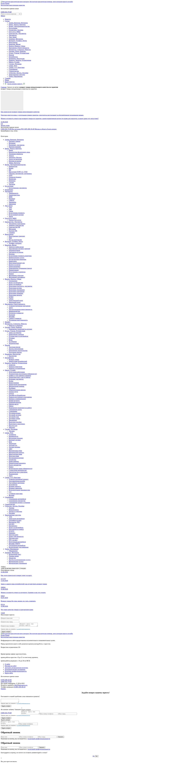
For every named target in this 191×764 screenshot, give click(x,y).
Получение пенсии (15, 352)
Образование (13, 551)
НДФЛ (11, 297)
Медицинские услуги (16, 561)
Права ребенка (14, 461)
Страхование (13, 69)
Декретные (12, 443)
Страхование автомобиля (17, 499)
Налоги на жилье (14, 265)
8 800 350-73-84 (95, 6)
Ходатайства (13, 484)
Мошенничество (14, 311)
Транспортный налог (16, 300)
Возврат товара (14, 359)
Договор (12, 431)
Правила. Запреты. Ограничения (20, 60)
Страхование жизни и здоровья (19, 502)
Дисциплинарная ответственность (20, 309)
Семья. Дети (13, 66)
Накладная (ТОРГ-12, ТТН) (18, 172)
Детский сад (13, 445)
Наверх (3, 689)
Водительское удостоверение (18, 547)
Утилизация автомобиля (17, 545)
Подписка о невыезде (16, 313)
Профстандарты (14, 400)
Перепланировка (14, 266)
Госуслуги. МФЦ (14, 32)
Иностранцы (13, 42)
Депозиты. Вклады (15, 157)
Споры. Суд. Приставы (16, 67)
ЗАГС (11, 476)
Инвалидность (14, 510)
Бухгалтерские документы (18, 188)
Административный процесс (18, 479)
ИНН (10, 197)
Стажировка (13, 411)
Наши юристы (10, 82)
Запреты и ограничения (17, 368)
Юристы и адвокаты (16, 325)
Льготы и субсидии (15, 511)
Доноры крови (14, 556)
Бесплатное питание (16, 438)
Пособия (12, 513)
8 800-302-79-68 (12, 129)
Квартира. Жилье (14, 44)
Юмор (7, 80)
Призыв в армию (14, 141)
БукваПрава (9, 190)
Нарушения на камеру (16, 529)
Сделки (11, 182)
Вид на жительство (15, 240)
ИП (10, 170)
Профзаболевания (15, 402)
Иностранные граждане (17, 236)
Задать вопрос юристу (15, 84)
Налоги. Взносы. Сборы (17, 46)
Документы (13, 35)
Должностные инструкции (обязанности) (23, 374)
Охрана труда (13, 392)
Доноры (11, 508)
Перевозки (12, 179)
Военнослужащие (15, 147)
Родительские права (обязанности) (20, 468)
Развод (11, 467)
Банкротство (13, 166)
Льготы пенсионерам (16, 349)
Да (93, 756)
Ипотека (12, 254)
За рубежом (13, 341)
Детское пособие (14, 447)
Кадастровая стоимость (17, 213)
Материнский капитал (16, 452)
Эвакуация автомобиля (16, 518)
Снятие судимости (15, 318)
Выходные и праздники (17, 424)
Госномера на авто (15, 520)
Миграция (12, 229)
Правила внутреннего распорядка (20, 397)
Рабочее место (13, 404)
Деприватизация (14, 250)
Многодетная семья (15, 454)
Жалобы (11, 495)
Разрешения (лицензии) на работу (20, 408)
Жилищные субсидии (16, 275)
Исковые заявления (15, 488)
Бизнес (11, 168)
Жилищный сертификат (17, 277)
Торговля (12, 184)
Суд (10, 492)
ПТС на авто (13, 540)
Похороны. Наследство (16, 58)
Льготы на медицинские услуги (19, 560)
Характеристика (14, 195)
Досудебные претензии (16, 483)
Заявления (12, 204)
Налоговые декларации (17, 290)
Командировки (14, 383)
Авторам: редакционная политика (16, 668)
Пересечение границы (16, 334)
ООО (10, 175)
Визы (10, 340)
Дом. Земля (12, 37)
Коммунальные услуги (16, 257)
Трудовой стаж (14, 417)
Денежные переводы (16, 154)
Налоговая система (15, 288)
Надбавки (12, 388)
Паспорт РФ (13, 231)
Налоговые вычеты (15, 295)
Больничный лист (15, 554)
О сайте (7, 664)
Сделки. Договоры (15, 64)
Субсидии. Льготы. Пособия (18, 73)
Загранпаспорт (14, 343)
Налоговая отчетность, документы (20, 286)
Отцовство (12, 459)
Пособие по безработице (17, 395)
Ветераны (12, 143)
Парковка (12, 533)
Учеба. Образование (15, 76)
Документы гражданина (17, 223)
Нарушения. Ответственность (19, 48)
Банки (11, 150)
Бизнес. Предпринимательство (15, 164)
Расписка (12, 198)
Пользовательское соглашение (15, 669)
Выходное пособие (15, 422)
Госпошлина (13, 281)
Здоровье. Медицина (16, 39)
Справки (12, 232)
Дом (10, 209)
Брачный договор (15, 440)
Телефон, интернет (15, 243)
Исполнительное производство (19, 490)
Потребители (13, 57)
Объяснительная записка (17, 390)
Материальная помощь (16, 386)
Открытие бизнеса (15, 177)
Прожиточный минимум (17, 463)
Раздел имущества (15, 465)
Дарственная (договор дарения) (19, 249)
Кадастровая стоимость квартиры (20, 256)
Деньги (11, 156)
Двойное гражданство (16, 225)
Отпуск (11, 393)
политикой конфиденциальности (39, 739)
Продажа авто (13, 538)
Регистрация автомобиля (17, 542)
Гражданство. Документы (17, 33)
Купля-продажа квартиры (17, 259)
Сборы (11, 299)
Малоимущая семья (15, 451)
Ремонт (11, 274)
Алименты (12, 434)
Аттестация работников (17, 372)
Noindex (7, 322)
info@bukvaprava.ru (20, 685)
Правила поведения (15, 366)
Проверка (12, 181)
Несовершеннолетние (16, 458)
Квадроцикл (13, 526)
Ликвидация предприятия (17, 384)
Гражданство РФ (14, 227)
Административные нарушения (19, 306)
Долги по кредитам (15, 159)
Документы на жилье (16, 252)
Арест (11, 308)
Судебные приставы (15, 493)
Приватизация (14, 270)
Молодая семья (14, 456)
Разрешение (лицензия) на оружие (20, 329)
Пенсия (11, 55)
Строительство (14, 71)
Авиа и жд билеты (15, 333)
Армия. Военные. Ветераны (14, 139)
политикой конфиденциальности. (23, 629)
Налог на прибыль (15, 284)
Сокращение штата (15, 409)
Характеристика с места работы (19, 377)
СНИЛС (11, 200)
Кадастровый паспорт (16, 215)
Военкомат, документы (16, 145)
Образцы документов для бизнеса (20, 173)
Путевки (12, 338)
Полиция (12, 315)
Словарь (7, 78)
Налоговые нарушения (16, 291)
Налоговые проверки (16, 293)
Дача (10, 207)
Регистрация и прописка (17, 272)
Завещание (12, 202)
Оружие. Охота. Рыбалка (17, 51)
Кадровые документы (16, 379)
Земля (11, 216)
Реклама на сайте (10, 666)
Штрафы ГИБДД (14, 543)
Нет (97, 756)
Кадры (11, 381)
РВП (10, 238)
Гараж (11, 211)
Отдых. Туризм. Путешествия (19, 53)
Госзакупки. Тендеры (16, 30)
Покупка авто (13, 535)
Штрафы (12, 316)
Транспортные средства (17, 74)
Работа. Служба (14, 62)
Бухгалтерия (9, 186)
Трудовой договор (15, 415)
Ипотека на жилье (15, 161)
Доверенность (13, 193)
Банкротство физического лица (19, 152)
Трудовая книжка (14, 413)
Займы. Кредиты (14, 163)
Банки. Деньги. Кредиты (13, 148)
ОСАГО (11, 531)
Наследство (13, 356)
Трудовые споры (14, 418)
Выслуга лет (13, 425)
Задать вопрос (52, 129)
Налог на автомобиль (16, 527)
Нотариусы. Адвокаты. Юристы (20, 49)
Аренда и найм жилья (16, 247)
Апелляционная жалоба (17, 481)
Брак (10, 442)
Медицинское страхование (18, 563)
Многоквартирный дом (17, 263)
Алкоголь (12, 365)
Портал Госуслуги (15, 220)
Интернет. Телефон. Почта (18, 41)
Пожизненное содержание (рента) (20, 268)
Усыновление (13, 474)
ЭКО (10, 449)
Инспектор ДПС (14, 522)
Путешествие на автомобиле (18, 336)
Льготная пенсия (14, 347)
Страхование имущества (17, 501)
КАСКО (11, 524)
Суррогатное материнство (18, 470)
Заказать (60, 737)
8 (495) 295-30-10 (19, 687)
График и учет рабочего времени (20, 375)
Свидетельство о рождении (18, 472)
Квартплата (13, 261)
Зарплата (12, 427)
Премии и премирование (17, 399)
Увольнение (13, 420)
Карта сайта (9, 673)
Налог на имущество (16, 282)
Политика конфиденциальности (16, 671)
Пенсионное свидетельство (18, 350)
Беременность (13, 436)
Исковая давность (15, 486)
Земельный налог (15, 302)
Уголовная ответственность (18, 320)
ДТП (10, 517)
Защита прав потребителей (18, 361)
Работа (11, 406)
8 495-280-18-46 (35, 129)
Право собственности (16, 536)
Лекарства (12, 558)
